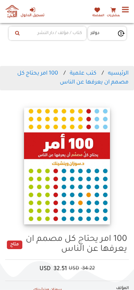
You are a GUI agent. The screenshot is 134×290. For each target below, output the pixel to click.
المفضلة (98, 15)
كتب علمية (83, 73)
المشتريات (114, 15)
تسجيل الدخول (32, 16)
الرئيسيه (118, 73)
